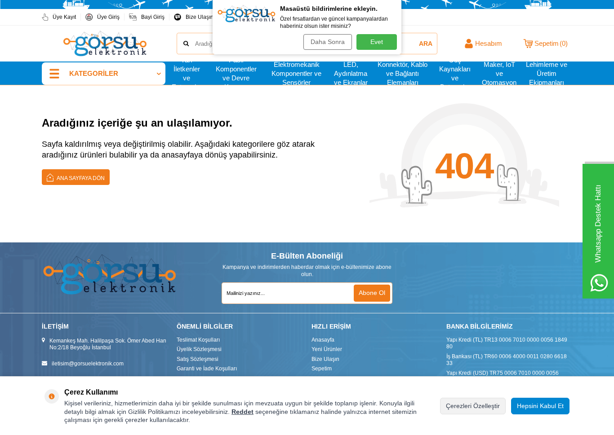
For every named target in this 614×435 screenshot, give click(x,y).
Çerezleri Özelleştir (473, 405)
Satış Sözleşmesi (197, 359)
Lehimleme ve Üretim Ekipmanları (546, 73)
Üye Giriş (108, 17)
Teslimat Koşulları (198, 340)
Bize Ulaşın (200, 17)
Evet (376, 41)
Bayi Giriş (153, 17)
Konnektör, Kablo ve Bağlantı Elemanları (402, 73)
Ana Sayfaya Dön (80, 178)
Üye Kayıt (64, 17)
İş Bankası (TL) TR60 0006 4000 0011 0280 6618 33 (506, 360)
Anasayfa (322, 340)
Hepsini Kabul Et (540, 405)
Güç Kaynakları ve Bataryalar (455, 73)
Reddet (242, 411)
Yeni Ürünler (326, 349)
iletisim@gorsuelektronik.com (88, 363)
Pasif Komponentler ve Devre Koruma (236, 73)
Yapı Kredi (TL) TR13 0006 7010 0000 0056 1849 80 (506, 343)
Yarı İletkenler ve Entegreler (187, 73)
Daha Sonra (328, 41)
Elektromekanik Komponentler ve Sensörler (296, 73)
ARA (425, 43)
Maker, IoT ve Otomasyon (499, 73)
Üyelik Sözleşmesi (199, 349)
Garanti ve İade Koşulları (207, 368)
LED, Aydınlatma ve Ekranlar (351, 73)
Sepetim (321, 368)
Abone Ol (372, 292)
